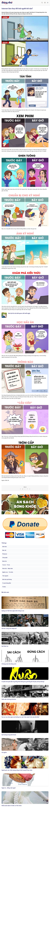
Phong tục (4, 554)
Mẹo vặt (4, 550)
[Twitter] (22, 488)
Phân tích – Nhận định (7, 568)
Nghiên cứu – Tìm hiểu (7, 572)
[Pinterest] (27, 488)
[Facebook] (20, 488)
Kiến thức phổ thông (7, 579)
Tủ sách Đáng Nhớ (6, 583)
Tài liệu (4, 586)
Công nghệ (4, 557)
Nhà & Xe (4, 561)
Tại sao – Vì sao (6, 564)
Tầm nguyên (5, 575)
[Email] (29, 488)
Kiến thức (4, 546)
